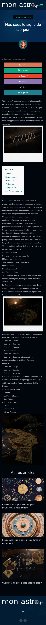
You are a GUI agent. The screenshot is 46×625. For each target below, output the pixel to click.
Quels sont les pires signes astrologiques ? (22, 583)
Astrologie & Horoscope (23, 17)
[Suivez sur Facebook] (20, 620)
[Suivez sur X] (25, 620)
